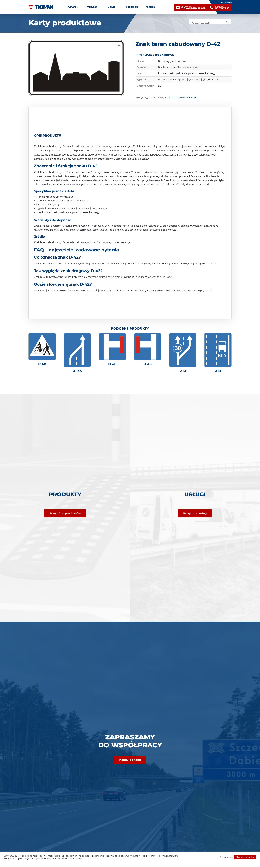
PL (222, 2)
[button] (119, 45)
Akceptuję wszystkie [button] (245, 857)
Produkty (91, 6)
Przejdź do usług (195, 513)
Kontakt (150, 6)
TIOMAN (71, 6)
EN (225, 2)
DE (227, 2)
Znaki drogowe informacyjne (183, 97)
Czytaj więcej (226, 857)
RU (230, 2)
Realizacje (132, 6)
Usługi (111, 6)
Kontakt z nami (130, 760)
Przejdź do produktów (65, 513)
